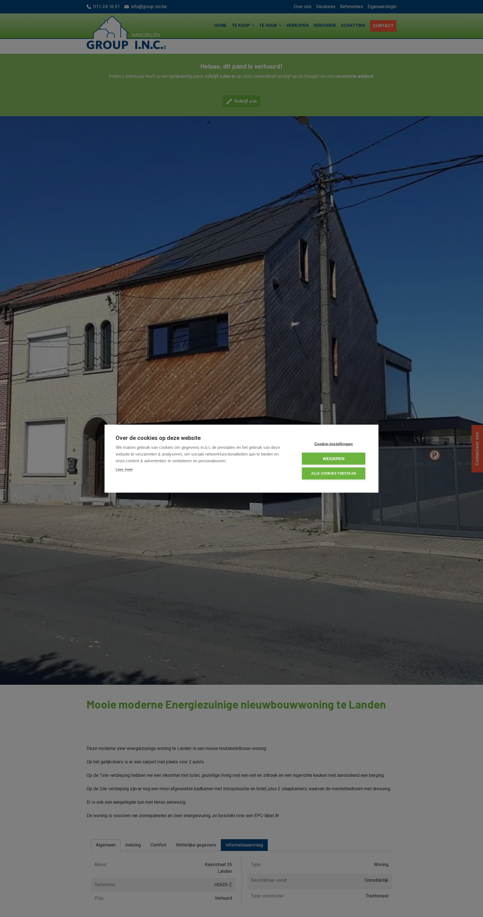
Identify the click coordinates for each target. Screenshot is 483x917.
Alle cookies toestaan (333, 473)
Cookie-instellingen (333, 444)
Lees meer (124, 469)
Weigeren (333, 458)
